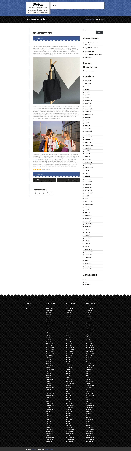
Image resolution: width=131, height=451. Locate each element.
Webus (37, 4)
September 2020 (89, 204)
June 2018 (87, 243)
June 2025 (87, 89)
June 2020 (87, 207)
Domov (86, 279)
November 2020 (88, 201)
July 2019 (87, 229)
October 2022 (88, 165)
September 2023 (89, 145)
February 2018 (88, 249)
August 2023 (88, 148)
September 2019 (89, 223)
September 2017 (89, 257)
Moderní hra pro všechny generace (93, 54)
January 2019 (88, 238)
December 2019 (88, 218)
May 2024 (87, 122)
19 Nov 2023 (40, 38)
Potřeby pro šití (73, 180)
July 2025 (87, 86)
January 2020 (88, 215)
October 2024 (88, 111)
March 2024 (87, 128)
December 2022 (88, 162)
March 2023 (87, 159)
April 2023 (87, 156)
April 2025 (87, 94)
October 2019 (88, 221)
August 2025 (88, 83)
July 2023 (87, 150)
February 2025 (88, 100)
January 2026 (88, 80)
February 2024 (88, 131)
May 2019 (87, 235)
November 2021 (88, 190)
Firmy (86, 281)
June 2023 (87, 153)
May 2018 (87, 246)
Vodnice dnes (88, 57)
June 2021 (87, 195)
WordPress (34, 449)
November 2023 (88, 139)
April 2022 (87, 176)
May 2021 (87, 198)
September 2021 (89, 193)
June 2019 (87, 232)
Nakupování (90, 19)
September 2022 (89, 167)
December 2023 (88, 136)
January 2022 (88, 184)
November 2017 (88, 252)
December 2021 (88, 187)
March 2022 (87, 179)
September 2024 (89, 114)
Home (54, 5)
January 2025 (88, 103)
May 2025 (87, 92)
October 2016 (88, 268)
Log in (27, 308)
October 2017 (88, 254)
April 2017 (87, 260)
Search (84, 29)
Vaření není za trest (89, 51)
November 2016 (88, 266)
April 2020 (87, 212)
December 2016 (88, 263)
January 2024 (88, 134)
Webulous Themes (49, 449)
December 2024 (88, 106)
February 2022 (88, 181)
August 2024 (88, 117)
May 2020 (87, 209)
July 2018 (87, 240)
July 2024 (87, 120)
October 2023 (88, 142)
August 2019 (88, 226)
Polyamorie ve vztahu (42, 180)
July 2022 (87, 170)
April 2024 (87, 125)
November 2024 (88, 108)
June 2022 (87, 173)
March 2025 (87, 97)
